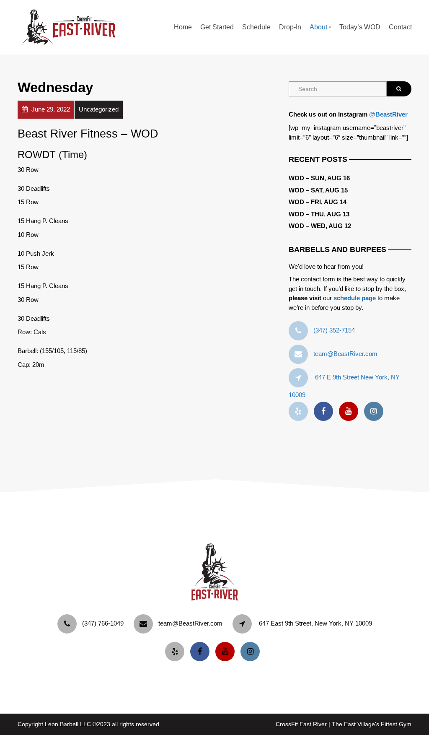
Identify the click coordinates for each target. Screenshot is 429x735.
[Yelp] (300, 411)
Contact (400, 27)
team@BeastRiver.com (345, 353)
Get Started (217, 27)
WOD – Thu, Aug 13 (319, 214)
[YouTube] (350, 411)
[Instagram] (376, 411)
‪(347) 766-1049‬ (103, 623)
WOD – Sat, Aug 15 (318, 190)
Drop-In (290, 27)
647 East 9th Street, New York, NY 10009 (315, 623)
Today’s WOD (359, 27)
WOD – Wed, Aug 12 (320, 225)
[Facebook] (325, 411)
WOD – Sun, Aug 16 (319, 178)
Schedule (256, 27)
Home (183, 27)
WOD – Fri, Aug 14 (317, 201)
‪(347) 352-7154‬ (334, 330)
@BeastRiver (388, 114)
